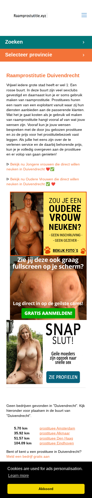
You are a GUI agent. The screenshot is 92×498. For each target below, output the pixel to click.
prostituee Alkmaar (55, 433)
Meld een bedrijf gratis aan (28, 456)
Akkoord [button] (46, 489)
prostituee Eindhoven (57, 443)
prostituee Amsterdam (57, 428)
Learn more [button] (18, 475)
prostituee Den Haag (56, 438)
